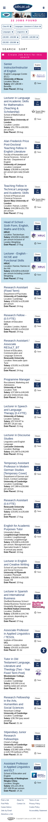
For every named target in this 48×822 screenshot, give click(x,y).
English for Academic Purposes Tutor (17, 527)
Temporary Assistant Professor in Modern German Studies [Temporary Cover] (16, 468)
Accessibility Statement (38, 811)
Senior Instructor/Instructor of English (16, 67)
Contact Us (21, 804)
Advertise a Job (7, 814)
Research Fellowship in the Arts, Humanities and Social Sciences (17, 702)
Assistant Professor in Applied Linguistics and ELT (17, 767)
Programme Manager (17, 379)
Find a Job (5, 800)
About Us (20, 800)
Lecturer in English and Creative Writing (16, 562)
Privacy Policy (34, 804)
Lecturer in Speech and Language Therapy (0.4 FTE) (15, 410)
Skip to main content (10, 2)
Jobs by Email (6, 811)
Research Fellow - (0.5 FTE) (15, 317)
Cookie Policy (34, 807)
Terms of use (34, 800)
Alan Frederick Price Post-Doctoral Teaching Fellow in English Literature (16, 146)
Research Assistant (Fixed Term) (16, 289)
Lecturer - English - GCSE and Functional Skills (15, 257)
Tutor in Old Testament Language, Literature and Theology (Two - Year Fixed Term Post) (17, 666)
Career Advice (6, 807)
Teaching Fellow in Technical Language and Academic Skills (16, 189)
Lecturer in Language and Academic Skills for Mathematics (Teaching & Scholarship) (17, 104)
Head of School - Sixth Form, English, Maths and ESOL (16, 225)
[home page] (23, 11)
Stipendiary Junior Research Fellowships (15, 735)
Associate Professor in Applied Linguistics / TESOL (17, 634)
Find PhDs (5, 804)
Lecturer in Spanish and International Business (16, 595)
